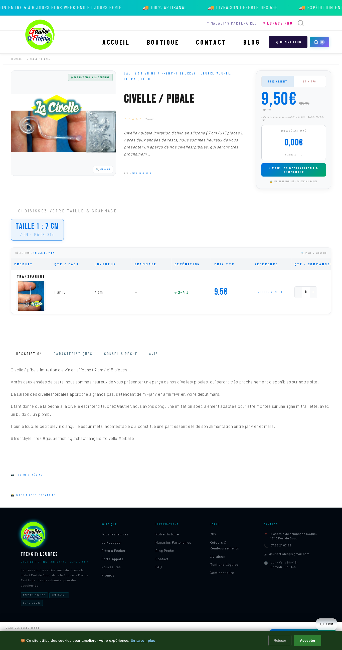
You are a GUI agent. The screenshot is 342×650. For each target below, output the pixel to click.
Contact (161, 559)
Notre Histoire (167, 534)
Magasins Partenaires (234, 23)
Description (29, 353)
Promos (107, 575)
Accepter (307, 640)
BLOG (251, 42)
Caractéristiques (73, 353)
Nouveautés (111, 567)
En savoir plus (143, 640)
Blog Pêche (164, 551)
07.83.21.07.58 (280, 545)
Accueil (116, 42)
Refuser (280, 640)
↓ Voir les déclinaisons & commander (293, 170)
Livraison (217, 556)
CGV (213, 534)
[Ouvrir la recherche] (300, 23)
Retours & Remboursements (224, 545)
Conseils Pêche (121, 353)
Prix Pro (309, 81)
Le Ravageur (111, 542)
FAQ (158, 567)
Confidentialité (222, 573)
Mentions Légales (224, 564)
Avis (153, 353)
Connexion (291, 42)
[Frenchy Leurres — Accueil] (40, 35)
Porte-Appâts (112, 559)
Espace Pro (280, 23)
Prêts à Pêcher (113, 551)
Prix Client (277, 81)
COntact (211, 42)
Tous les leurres (114, 534)
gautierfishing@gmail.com (289, 553)
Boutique (163, 42)
